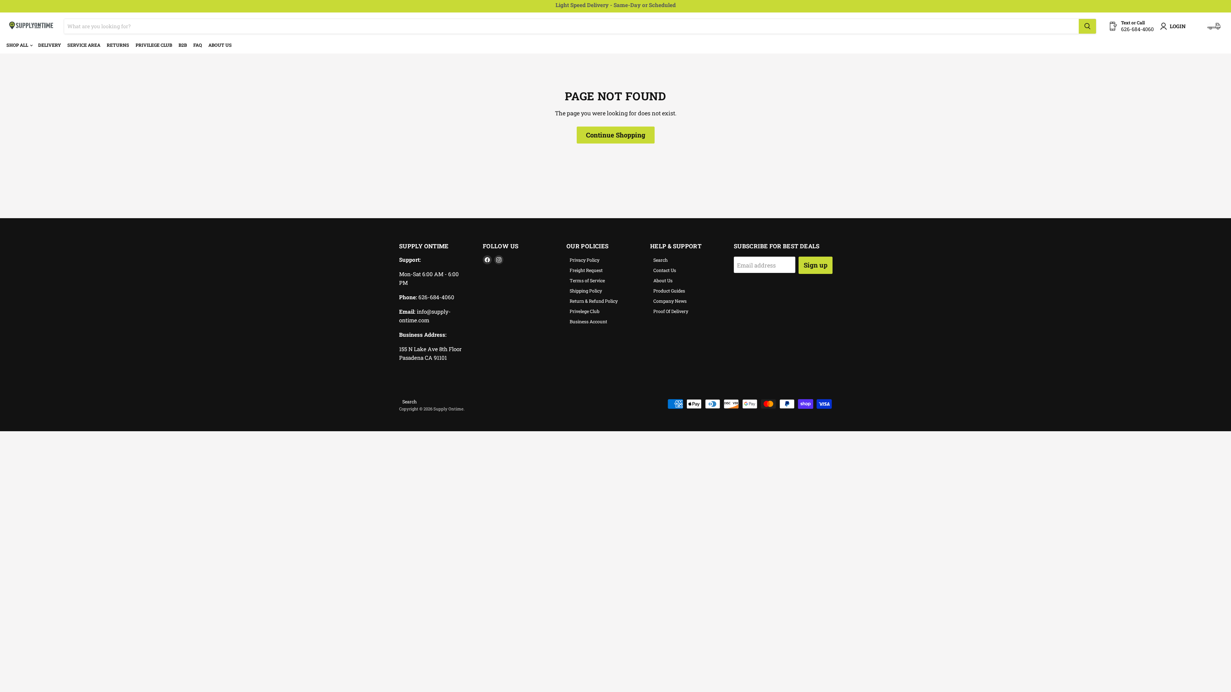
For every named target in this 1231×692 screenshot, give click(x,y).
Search (660, 260)
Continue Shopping (615, 135)
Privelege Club (584, 311)
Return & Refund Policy (594, 301)
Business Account (588, 321)
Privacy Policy (584, 260)
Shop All (17, 45)
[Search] (1087, 26)
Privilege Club (154, 45)
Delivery (49, 45)
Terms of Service (587, 280)
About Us (220, 45)
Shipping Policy (586, 291)
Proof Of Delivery (670, 311)
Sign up (815, 265)
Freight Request (586, 270)
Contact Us (664, 270)
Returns (118, 45)
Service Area (83, 45)
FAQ (197, 45)
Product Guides (669, 291)
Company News (670, 301)
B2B (183, 45)
